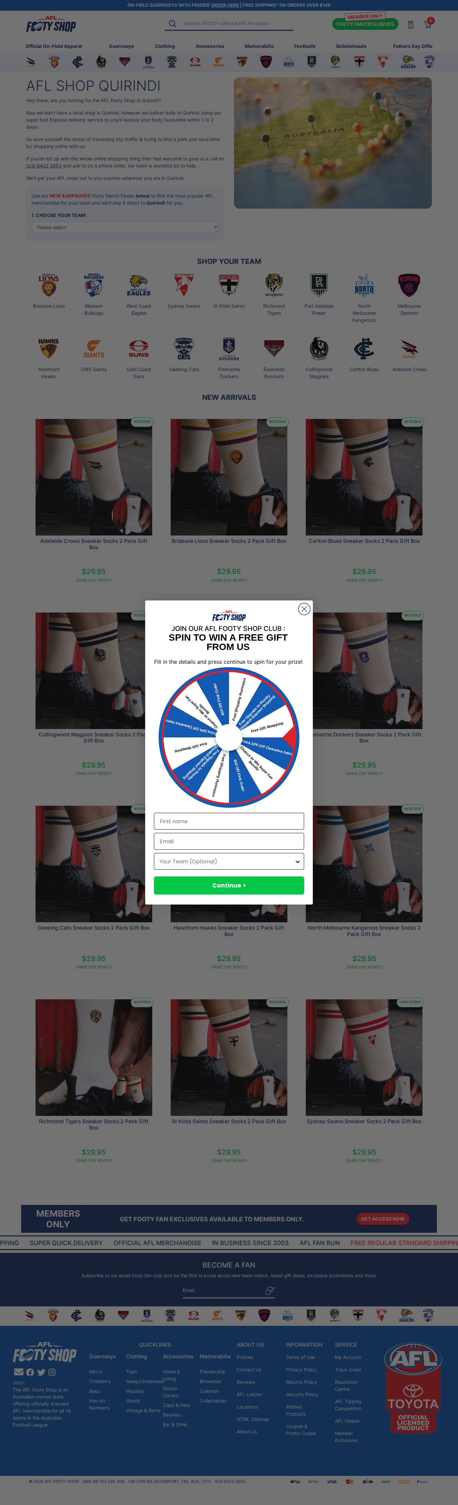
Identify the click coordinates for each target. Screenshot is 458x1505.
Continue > (229, 885)
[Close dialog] (304, 609)
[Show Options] (297, 861)
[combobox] (227, 861)
